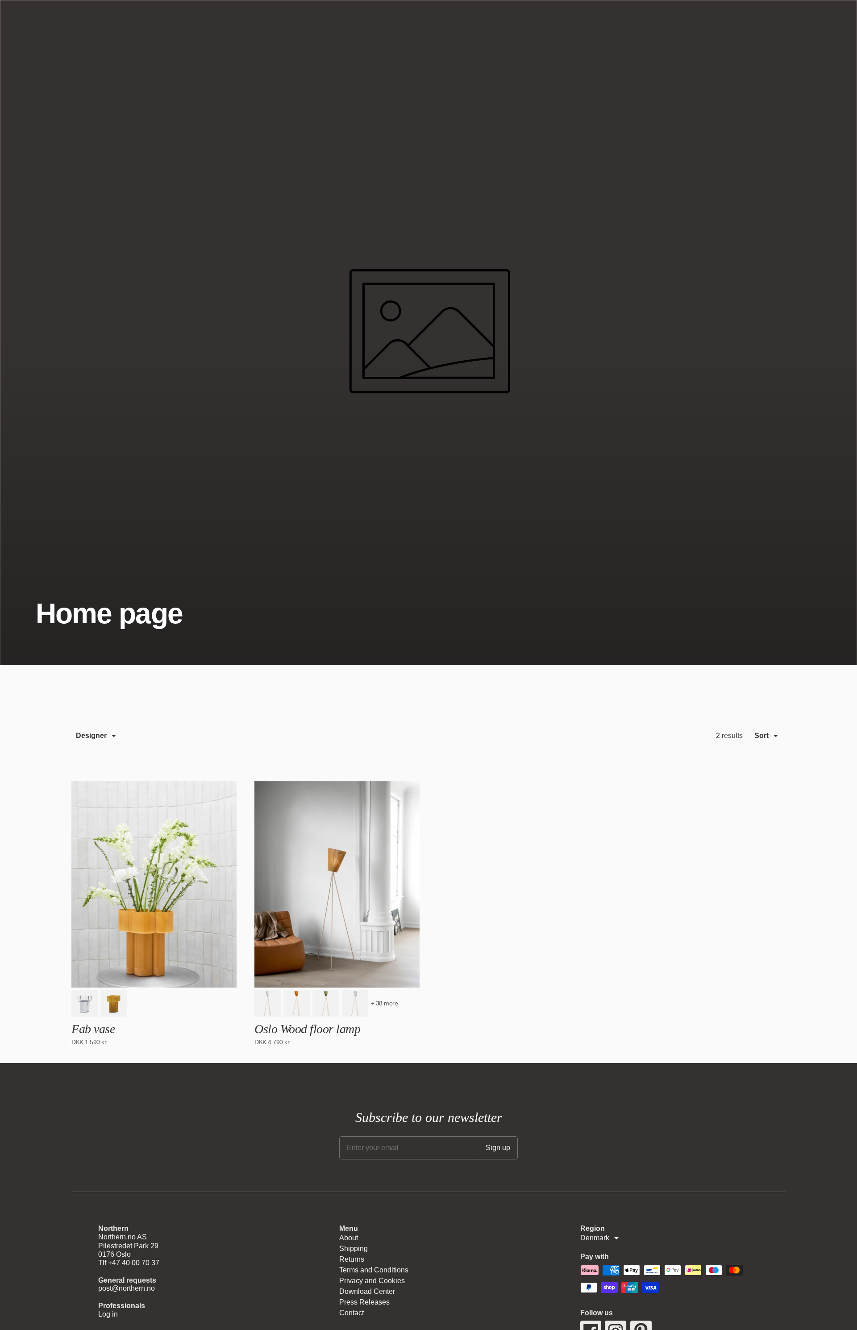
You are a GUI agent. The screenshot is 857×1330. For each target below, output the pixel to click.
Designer (91, 735)
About (348, 1238)
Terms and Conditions (373, 1270)
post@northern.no (126, 1288)
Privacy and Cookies (372, 1280)
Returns (351, 1259)
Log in (108, 1314)
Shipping (353, 1248)
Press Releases (364, 1302)
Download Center (367, 1291)
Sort (761, 735)
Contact (351, 1313)
